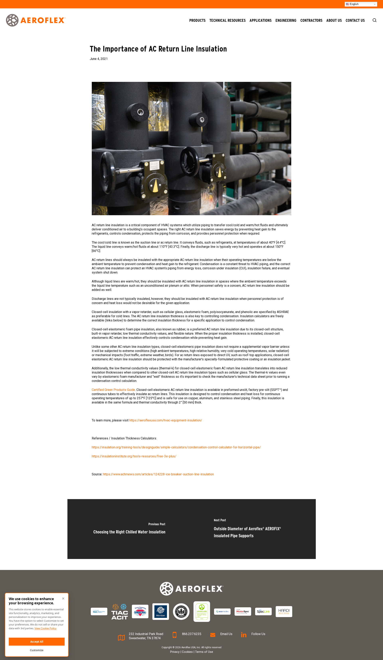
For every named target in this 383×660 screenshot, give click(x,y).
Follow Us (258, 634)
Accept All (36, 641)
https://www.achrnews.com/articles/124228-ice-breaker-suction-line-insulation (158, 474)
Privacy (175, 652)
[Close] (63, 598)
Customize (36, 650)
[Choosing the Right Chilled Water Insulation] (129, 529)
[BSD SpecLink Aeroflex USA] (263, 611)
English (353, 4)
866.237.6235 (191, 634)
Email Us (226, 634)
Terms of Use (204, 652)
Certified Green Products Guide (113, 390)
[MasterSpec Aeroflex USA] (243, 611)
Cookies (187, 652)
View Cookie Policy (45, 628)
